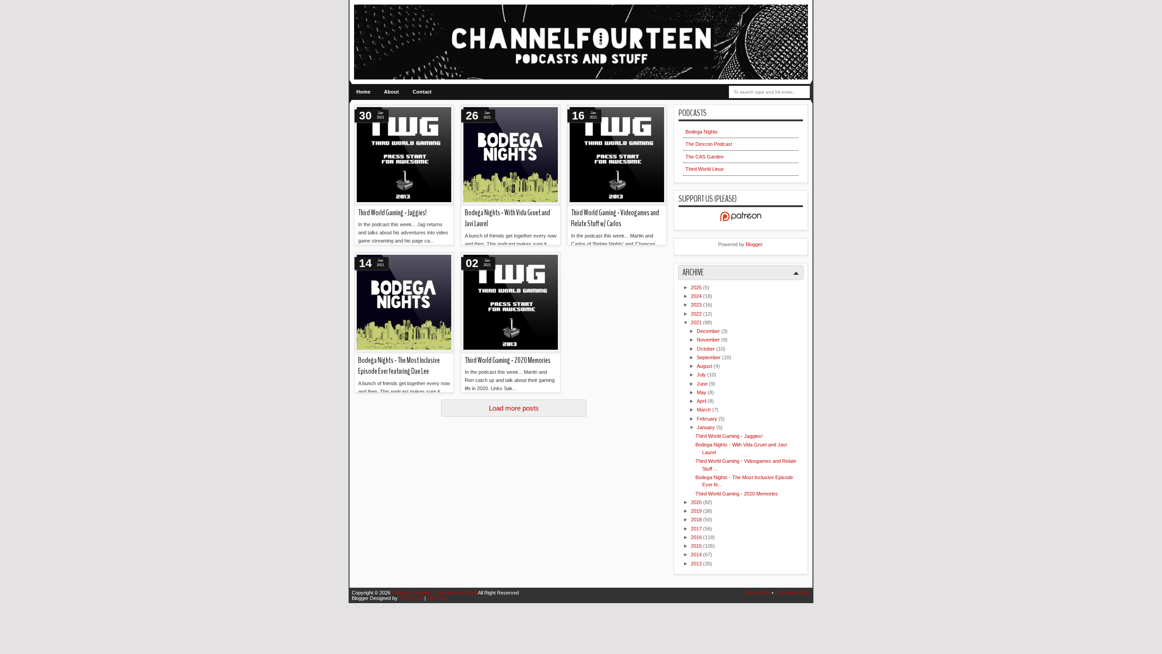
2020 (697, 502)
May (702, 392)
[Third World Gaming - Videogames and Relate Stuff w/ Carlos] (616, 155)
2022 (697, 314)
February (708, 418)
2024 (697, 296)
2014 (697, 554)
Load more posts (514, 408)
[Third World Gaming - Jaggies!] (404, 155)
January (706, 427)
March (704, 409)
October (706, 349)
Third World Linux (704, 169)
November (709, 339)
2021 (697, 322)
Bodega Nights (701, 131)
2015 (697, 546)
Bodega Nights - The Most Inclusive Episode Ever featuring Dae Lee (399, 366)
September (709, 357)
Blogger (754, 244)
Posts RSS (759, 592)
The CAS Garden (704, 156)
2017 (697, 528)
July (702, 374)
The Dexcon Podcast (708, 144)
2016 (697, 537)
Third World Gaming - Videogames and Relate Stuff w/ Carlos (615, 218)
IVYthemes (411, 598)
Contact (422, 91)
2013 (697, 563)
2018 (697, 519)
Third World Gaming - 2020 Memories (508, 360)
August (705, 366)
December (709, 331)
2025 (697, 287)
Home (363, 91)
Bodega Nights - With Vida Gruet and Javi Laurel (507, 218)
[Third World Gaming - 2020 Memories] (510, 303)
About (391, 91)
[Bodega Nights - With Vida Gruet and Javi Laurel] (510, 155)
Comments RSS (792, 592)
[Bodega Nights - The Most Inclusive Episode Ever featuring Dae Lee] (404, 303)
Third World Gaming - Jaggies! (392, 213)
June (703, 383)
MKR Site (437, 598)
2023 (697, 304)
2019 (697, 511)
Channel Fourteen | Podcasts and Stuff (435, 592)
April (702, 401)
